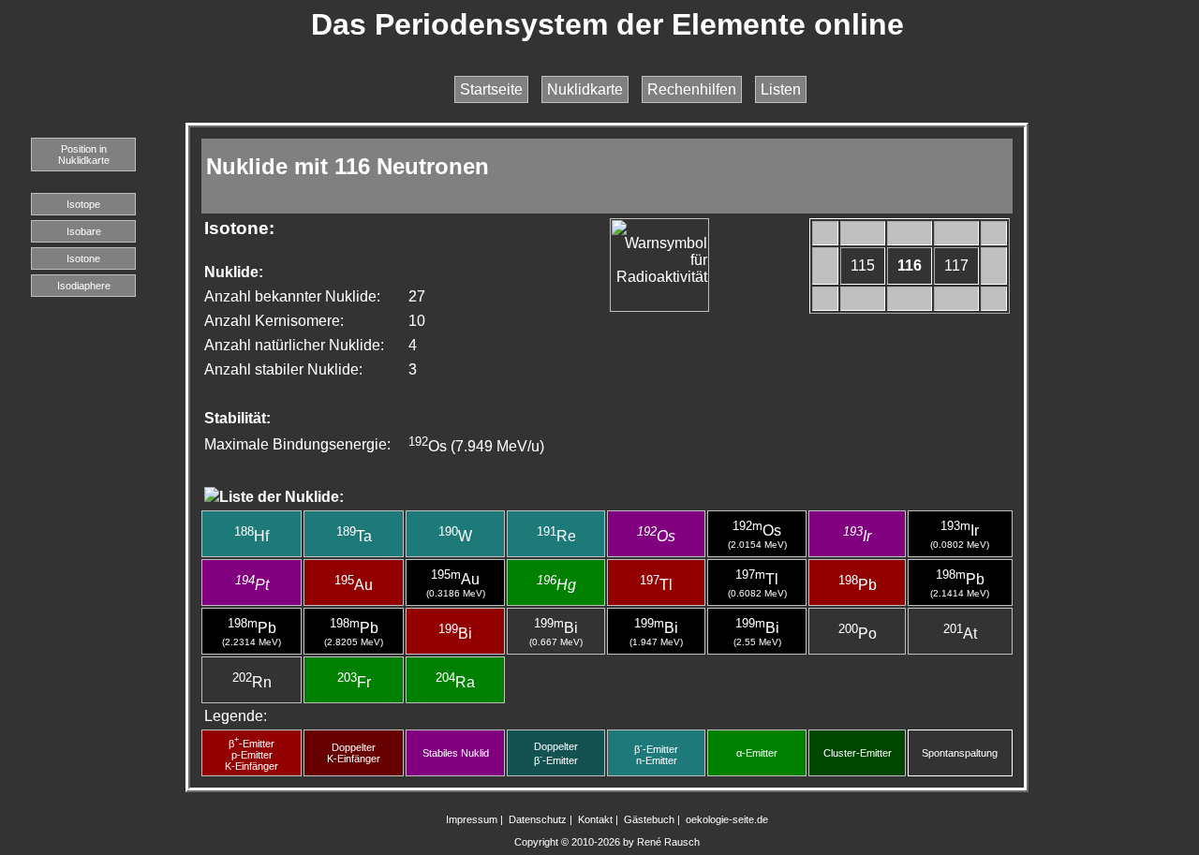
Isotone (83, 258)
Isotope (83, 204)
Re (556, 536)
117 (956, 265)
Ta (354, 536)
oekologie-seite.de (727, 819)
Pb (857, 585)
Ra (455, 682)
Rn (252, 682)
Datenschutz (538, 819)
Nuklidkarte (585, 89)
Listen (781, 89)
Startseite (491, 89)
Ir (857, 536)
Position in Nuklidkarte (84, 154)
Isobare (84, 231)
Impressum (471, 819)
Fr (354, 682)
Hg (556, 585)
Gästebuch (649, 819)
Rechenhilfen (691, 89)
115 (863, 265)
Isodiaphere (84, 285)
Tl (656, 585)
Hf (251, 536)
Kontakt (595, 819)
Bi (455, 633)
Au (353, 585)
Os (656, 536)
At (960, 633)
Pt (252, 585)
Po (857, 633)
